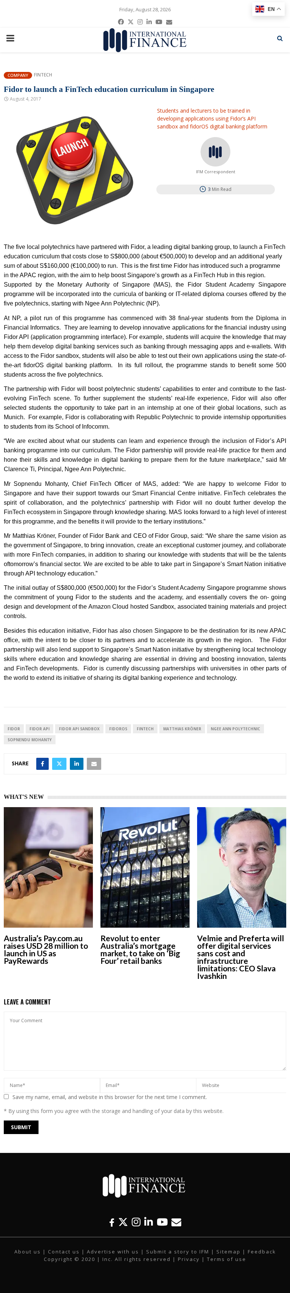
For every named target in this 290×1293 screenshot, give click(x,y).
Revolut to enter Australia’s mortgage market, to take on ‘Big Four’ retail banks (140, 949)
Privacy (189, 1259)
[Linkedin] (148, 1222)
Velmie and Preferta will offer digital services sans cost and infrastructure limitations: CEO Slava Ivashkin (240, 956)
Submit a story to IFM (177, 1251)
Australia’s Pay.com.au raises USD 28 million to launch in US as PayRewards (46, 949)
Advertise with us (113, 1251)
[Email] (176, 1222)
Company (18, 75)
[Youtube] (162, 1222)
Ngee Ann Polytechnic (235, 728)
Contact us (64, 1251)
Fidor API (39, 728)
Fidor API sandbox (79, 728)
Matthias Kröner (182, 728)
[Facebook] (111, 1222)
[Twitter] (123, 1222)
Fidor (14, 728)
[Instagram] (136, 1222)
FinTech (145, 728)
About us (27, 1251)
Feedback (262, 1251)
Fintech (43, 75)
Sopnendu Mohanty (30, 739)
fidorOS (118, 728)
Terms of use (226, 1259)
